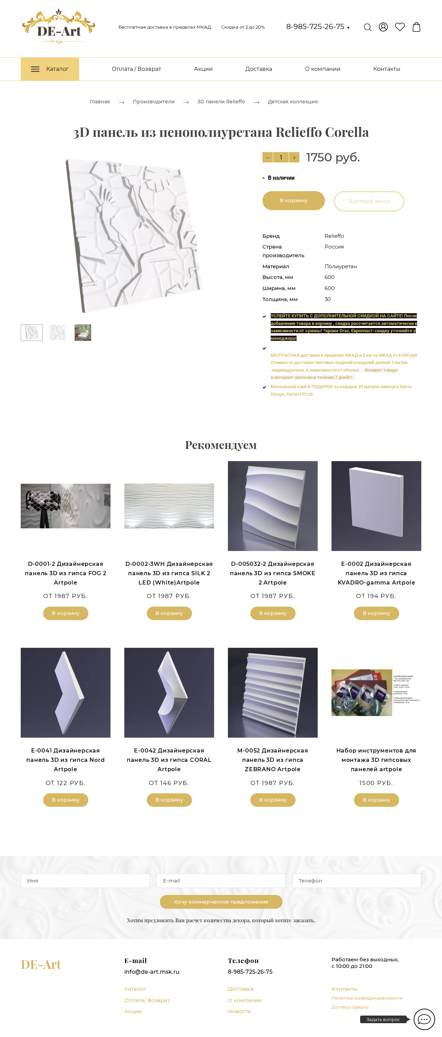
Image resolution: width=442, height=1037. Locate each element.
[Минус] (267, 157)
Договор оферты (350, 1007)
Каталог (135, 988)
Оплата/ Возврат (147, 1000)
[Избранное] (400, 27)
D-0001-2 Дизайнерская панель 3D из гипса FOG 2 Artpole (65, 573)
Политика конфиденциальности (367, 998)
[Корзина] (416, 27)
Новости (239, 1011)
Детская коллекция (293, 102)
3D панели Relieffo (221, 102)
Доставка (259, 69)
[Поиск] (368, 27)
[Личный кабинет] (383, 27)
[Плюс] (294, 157)
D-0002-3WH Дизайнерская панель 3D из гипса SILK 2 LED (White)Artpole (169, 573)
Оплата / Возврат (136, 69)
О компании (322, 69)
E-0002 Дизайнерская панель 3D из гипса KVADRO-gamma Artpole (376, 573)
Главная (100, 102)
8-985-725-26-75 (318, 26)
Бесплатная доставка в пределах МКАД (164, 27)
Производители (154, 102)
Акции (203, 69)
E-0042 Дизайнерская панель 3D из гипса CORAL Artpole (169, 760)
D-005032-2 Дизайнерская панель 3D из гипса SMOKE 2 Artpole (273, 573)
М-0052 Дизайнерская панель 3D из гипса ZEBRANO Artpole (272, 760)
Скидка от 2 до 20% (243, 27)
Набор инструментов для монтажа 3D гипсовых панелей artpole (376, 760)
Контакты (387, 69)
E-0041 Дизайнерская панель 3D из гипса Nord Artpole (65, 760)
